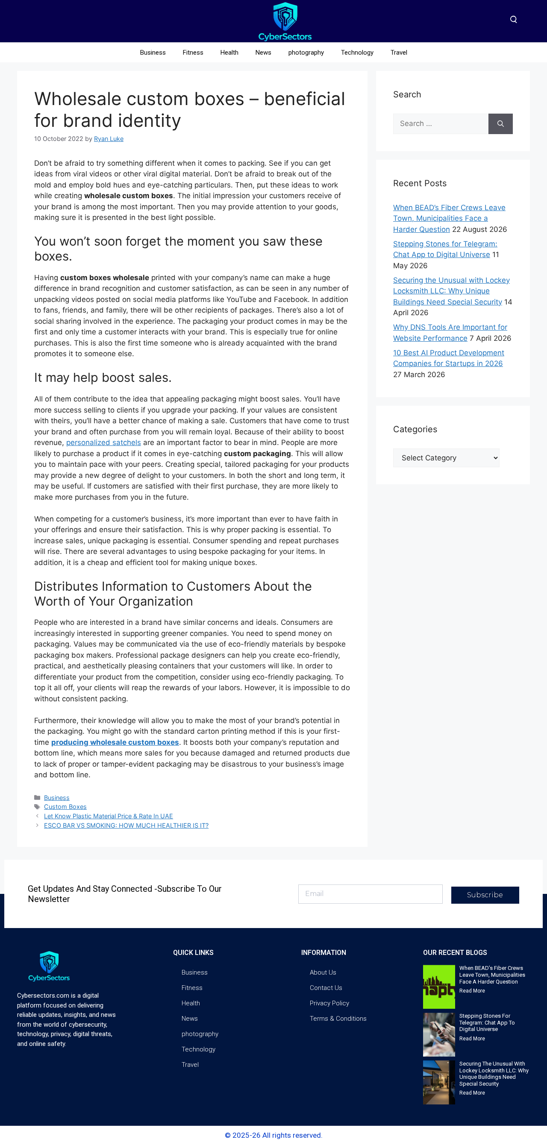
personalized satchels (103, 442)
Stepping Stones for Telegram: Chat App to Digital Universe (487, 1022)
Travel (399, 52)
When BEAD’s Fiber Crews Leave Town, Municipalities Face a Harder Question (449, 218)
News (263, 52)
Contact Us (326, 988)
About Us (323, 972)
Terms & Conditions (338, 1018)
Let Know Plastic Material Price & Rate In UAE (108, 816)
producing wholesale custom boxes (115, 742)
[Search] (500, 124)
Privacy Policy (329, 1003)
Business (153, 52)
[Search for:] (440, 124)
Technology (357, 52)
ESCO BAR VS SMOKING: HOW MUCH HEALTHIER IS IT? (126, 825)
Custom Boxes (65, 806)
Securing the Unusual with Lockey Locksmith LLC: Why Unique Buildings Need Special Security (451, 291)
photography (306, 52)
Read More (472, 991)
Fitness (193, 52)
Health (229, 52)
